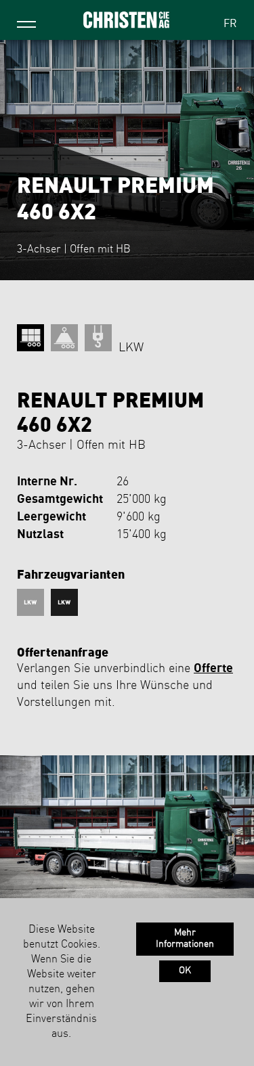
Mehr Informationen (185, 938)
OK (185, 970)
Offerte (213, 668)
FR (230, 24)
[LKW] (32, 602)
